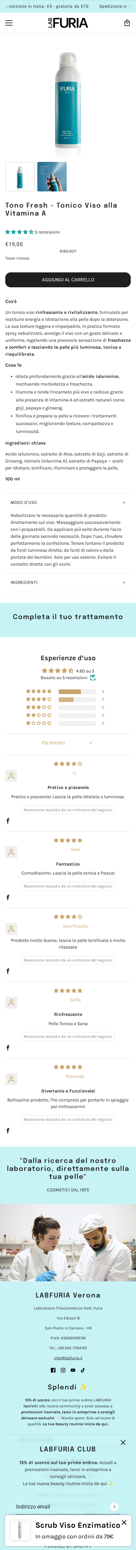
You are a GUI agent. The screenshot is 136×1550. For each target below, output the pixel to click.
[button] (20, 232)
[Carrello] (127, 23)
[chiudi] (123, 1442)
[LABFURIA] (68, 23)
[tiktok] (83, 1370)
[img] (68, 764)
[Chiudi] (124, 1523)
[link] (68, 1530)
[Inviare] (114, 1506)
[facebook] (53, 1370)
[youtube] (73, 1370)
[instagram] (63, 1370)
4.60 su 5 (85, 671)
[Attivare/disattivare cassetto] (9, 23)
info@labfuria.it (68, 1358)
